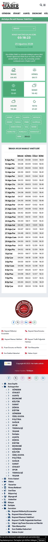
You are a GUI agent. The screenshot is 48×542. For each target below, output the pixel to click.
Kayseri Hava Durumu (36, 331)
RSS (8, 363)
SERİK (19, 136)
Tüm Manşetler (33, 347)
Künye (11, 502)
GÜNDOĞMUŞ (15, 127)
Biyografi (12, 497)
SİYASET (17, 13)
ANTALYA (36, 117)
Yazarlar (12, 485)
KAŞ (26, 127)
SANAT (15, 404)
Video (11, 482)
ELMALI (18, 122)
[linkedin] (43, 378)
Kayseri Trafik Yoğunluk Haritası (35, 340)
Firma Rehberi (14, 488)
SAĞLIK (15, 422)
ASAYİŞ (26, 13)
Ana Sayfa (12, 384)
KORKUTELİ (11, 132)
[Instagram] (22, 322)
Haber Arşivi (32, 353)
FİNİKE (26, 122)
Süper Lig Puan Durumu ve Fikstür (27, 523)
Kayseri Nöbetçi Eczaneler (9, 332)
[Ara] (41, 5)
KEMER (33, 127)
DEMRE (9, 122)
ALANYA (26, 117)
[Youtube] (30, 322)
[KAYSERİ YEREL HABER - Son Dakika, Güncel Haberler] (10, 5)
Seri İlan (12, 491)
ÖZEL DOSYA (18, 416)
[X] (18, 322)
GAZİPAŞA (36, 122)
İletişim (15, 434)
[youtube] (29, 378)
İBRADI (27, 136)
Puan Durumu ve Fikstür (13, 347)
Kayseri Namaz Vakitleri (13, 339)
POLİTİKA (16, 419)
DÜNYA (15, 408)
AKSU (18, 117)
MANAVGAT (34, 132)
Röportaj (12, 494)
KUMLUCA (23, 132)
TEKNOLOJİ (17, 428)
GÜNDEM (6, 13)
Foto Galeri (13, 479)
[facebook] (9, 378)
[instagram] (23, 378)
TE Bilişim (29, 371)
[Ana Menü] (44, 5)
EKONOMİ (37, 13)
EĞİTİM (15, 410)
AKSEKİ (9, 117)
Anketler (12, 499)
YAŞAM (15, 431)
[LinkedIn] (26, 322)
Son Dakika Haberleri (12, 353)
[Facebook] (13, 322)
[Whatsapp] (34, 322)
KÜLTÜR (16, 402)
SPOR (14, 425)
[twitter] (16, 378)
